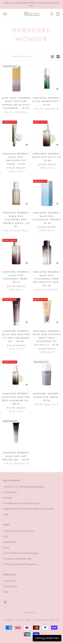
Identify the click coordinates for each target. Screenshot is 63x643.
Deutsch (30, 612)
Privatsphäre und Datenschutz (21, 503)
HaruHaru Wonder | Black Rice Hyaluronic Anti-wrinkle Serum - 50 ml (16, 219)
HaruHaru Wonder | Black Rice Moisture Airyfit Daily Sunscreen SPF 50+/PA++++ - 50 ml (47, 338)
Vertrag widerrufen (47, 638)
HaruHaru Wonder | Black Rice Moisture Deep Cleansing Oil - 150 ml (16, 398)
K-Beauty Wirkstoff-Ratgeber (20, 564)
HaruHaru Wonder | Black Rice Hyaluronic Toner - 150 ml (16, 277)
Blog (6, 547)
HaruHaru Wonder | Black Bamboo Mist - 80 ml (47, 101)
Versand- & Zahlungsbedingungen (24, 486)
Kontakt (7, 497)
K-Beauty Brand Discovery (19, 531)
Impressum (10, 492)
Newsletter (9, 542)
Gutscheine (10, 586)
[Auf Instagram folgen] (5, 602)
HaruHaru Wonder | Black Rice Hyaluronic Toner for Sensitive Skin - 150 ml (47, 278)
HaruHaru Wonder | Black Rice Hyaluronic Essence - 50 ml (47, 217)
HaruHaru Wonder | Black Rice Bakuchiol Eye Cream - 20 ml (16, 158)
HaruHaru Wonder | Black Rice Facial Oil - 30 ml (46, 157)
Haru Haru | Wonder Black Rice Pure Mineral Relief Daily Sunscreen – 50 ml (16, 103)
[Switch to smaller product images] (58, 56)
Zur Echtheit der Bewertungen (20, 553)
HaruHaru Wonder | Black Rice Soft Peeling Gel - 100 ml (16, 456)
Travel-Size (9, 580)
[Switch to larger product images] (52, 56)
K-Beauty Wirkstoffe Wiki (17, 558)
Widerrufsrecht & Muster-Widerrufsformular (28, 508)
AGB (5, 514)
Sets (5, 592)
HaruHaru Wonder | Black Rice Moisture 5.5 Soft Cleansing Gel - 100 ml (16, 336)
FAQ (5, 536)
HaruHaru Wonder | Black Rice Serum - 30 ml (47, 397)
